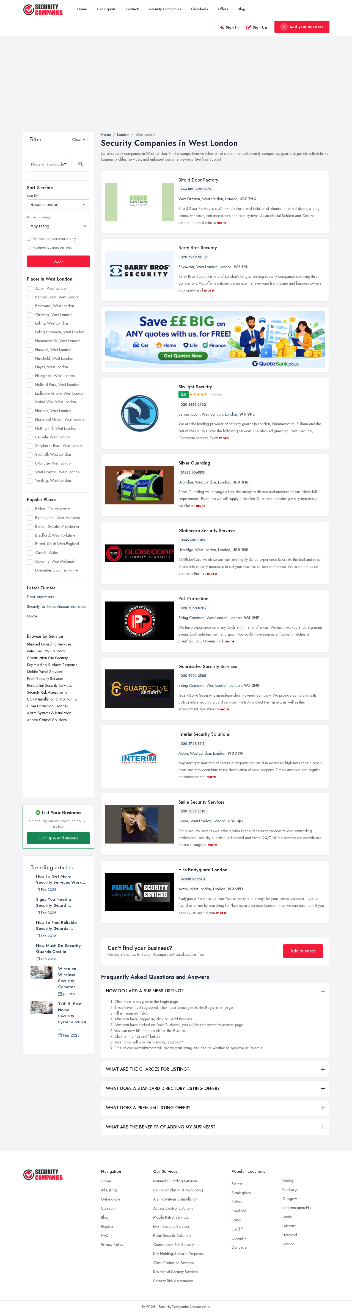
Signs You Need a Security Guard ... (53, 902)
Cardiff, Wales (46, 552)
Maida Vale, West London (55, 402)
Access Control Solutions (47, 720)
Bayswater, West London (54, 306)
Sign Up (260, 27)
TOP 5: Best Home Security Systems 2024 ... (72, 1016)
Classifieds (199, 9)
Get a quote (106, 9)
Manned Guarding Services (49, 644)
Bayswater (186, 267)
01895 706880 (192, 472)
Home (82, 9)
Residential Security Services (49, 685)
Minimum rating (38, 217)
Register (107, 1226)
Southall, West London (53, 454)
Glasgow (289, 1198)
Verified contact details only (54, 238)
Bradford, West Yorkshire (55, 535)
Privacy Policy (112, 1244)
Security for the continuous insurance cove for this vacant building (58, 606)
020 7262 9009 (194, 257)
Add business (303, 951)
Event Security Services (45, 678)
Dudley (288, 1180)
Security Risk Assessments (47, 692)
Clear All (80, 139)
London (231, 199)
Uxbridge (185, 482)
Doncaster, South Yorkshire (56, 570)
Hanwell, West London (53, 349)
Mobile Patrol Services (44, 671)
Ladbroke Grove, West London (59, 393)
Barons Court (189, 414)
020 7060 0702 (194, 608)
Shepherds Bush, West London (59, 445)
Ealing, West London (51, 323)
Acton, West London (51, 288)
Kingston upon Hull (297, 1207)
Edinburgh (290, 1189)
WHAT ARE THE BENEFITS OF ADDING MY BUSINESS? (161, 1127)
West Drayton (189, 199)
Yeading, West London (53, 480)
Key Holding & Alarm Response (52, 665)
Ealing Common (191, 617)
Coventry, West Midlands (55, 561)
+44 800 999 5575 (196, 189)
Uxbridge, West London (54, 463)
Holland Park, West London (57, 384)
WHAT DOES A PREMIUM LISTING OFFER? (148, 1108)
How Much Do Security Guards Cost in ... (58, 949)
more (222, 222)
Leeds (287, 1216)
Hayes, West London (51, 367)
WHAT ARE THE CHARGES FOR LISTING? (147, 1069)
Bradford (239, 1211)
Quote (32, 616)
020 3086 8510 (193, 811)
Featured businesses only (52, 247)
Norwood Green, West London (60, 419)
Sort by (32, 195)
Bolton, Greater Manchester (57, 526)
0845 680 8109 (193, 540)
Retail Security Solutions (46, 651)
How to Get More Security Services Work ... (61, 879)
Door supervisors (40, 597)
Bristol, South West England (57, 543)
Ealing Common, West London (59, 332)
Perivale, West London (53, 437)
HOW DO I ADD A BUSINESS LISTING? (145, 991)
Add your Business (307, 26)
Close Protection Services (47, 706)
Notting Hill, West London (55, 428)
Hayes (183, 821)
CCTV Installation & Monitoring (52, 699)
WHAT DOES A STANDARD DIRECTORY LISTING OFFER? (163, 1088)
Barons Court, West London (57, 297)
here (127, 1001)
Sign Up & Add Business (58, 838)
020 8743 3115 (193, 743)
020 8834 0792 (193, 404)
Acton (183, 753)
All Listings (109, 1190)
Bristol (236, 1220)
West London (212, 199)
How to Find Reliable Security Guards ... (56, 925)
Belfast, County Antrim (52, 509)
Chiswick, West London (53, 314)
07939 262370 (193, 879)
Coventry (239, 1238)
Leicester (289, 1226)
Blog (241, 9)
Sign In (232, 27)
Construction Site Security (47, 658)
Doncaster (240, 1247)
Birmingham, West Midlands (57, 517)
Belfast (237, 1183)
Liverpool (289, 1235)
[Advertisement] (176, 90)
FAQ (104, 1235)
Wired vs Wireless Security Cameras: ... (69, 978)
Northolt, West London (53, 410)
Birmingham (241, 1193)
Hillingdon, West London (55, 375)
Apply (58, 261)
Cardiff (237, 1229)
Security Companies (165, 9)
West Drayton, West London (57, 472)
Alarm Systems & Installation (49, 713)
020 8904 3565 (193, 675)
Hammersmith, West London (57, 341)
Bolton (237, 1202)
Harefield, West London (54, 358)
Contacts (132, 9)
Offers (223, 9)
